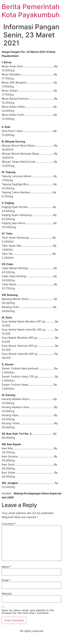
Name (6, 566)
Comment (9, 523)
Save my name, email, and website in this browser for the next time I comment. (28, 611)
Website (7, 593)
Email (6, 580)
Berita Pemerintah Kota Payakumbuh (31, 11)
